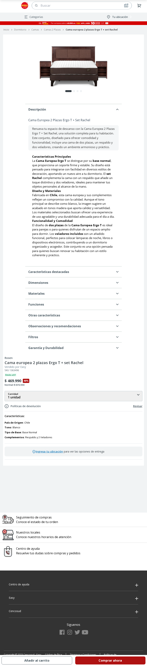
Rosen (9, 358)
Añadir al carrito (36, 660)
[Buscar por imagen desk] (126, 5)
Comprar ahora (110, 660)
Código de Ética (53, 654)
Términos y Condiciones (83, 654)
